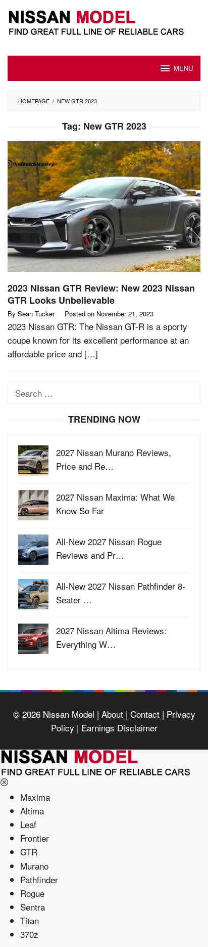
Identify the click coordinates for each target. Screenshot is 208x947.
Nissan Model (68, 714)
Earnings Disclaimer (118, 727)
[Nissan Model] (104, 21)
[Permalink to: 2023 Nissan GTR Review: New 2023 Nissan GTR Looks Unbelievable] (104, 210)
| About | (111, 714)
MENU (183, 68)
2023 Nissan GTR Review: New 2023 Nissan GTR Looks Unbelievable (101, 294)
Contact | (146, 714)
